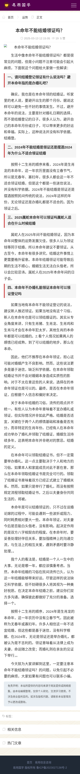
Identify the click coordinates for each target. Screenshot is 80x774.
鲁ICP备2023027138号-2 (51, 767)
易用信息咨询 (43, 762)
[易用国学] (19, 8)
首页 (11, 17)
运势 (25, 17)
